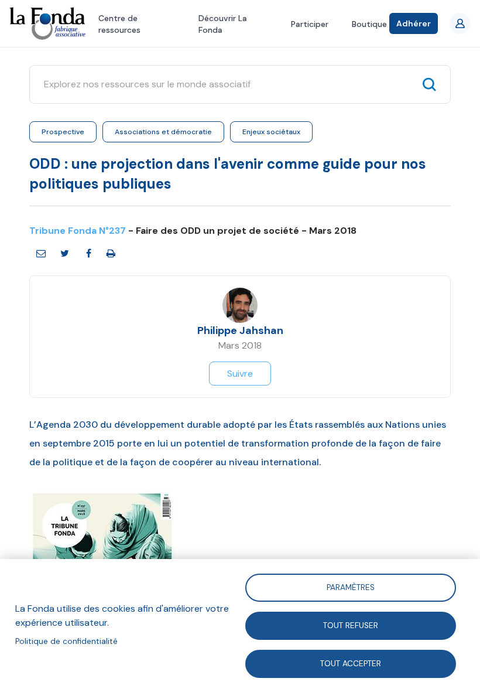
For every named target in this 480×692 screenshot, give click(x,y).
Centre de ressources (119, 24)
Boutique (369, 24)
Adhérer (413, 23)
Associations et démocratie (163, 132)
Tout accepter (350, 663)
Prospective (63, 132)
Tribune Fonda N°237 (77, 230)
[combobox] (228, 84)
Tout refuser (350, 625)
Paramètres (351, 587)
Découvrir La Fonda (222, 24)
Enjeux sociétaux (271, 132)
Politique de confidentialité (66, 641)
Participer (309, 24)
